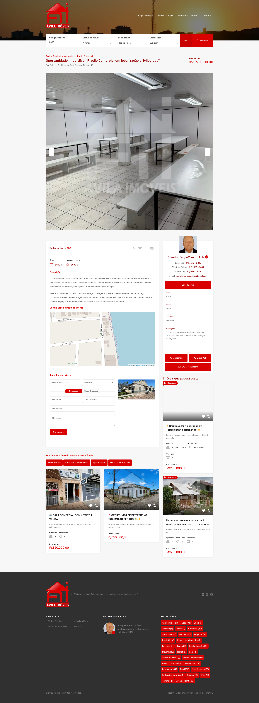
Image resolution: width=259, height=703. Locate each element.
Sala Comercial (200, 669)
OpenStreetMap (141, 365)
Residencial (192, 663)
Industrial (168, 652)
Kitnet (181, 652)
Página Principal (145, 15)
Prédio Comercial (171, 663)
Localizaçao (155, 38)
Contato (207, 15)
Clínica (180, 628)
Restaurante (169, 669)
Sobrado (192, 675)
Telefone (169, 317)
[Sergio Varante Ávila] (109, 633)
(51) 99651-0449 (196, 267)
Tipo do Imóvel (123, 38)
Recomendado (54, 462)
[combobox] (96, 43)
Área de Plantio (184, 681)
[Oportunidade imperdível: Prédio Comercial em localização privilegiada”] (102, 335)
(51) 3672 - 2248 (193, 263)
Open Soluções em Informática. (198, 693)
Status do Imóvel (91, 38)
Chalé (198, 623)
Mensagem (170, 329)
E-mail (168, 305)
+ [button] (53, 315)
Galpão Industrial (198, 646)
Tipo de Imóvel (99, 462)
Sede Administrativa (172, 675)
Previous (51, 152)
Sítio (205, 675)
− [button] (53, 319)
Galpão (181, 646)
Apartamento (170, 623)
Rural (184, 669)
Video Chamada (91, 391)
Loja (192, 652)
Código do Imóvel (57, 38)
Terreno (167, 681)
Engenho (200, 634)
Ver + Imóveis (188, 285)
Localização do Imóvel (120, 462)
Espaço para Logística (188, 640)
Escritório (168, 640)
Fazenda (167, 646)
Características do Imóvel (76, 462)
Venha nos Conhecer (187, 15)
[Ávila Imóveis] (57, 27)
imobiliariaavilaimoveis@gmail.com (191, 276)
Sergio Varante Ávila (130, 625)
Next (207, 152)
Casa (186, 623)
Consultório (169, 634)
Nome (168, 293)
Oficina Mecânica (171, 657)
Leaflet (130, 365)
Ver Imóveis (73, 502)
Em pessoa (73, 391)
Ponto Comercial (85, 56)
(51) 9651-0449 (194, 271)
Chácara (167, 628)
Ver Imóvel (188, 413)
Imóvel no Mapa (165, 15)
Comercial (68, 56)
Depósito (185, 634)
